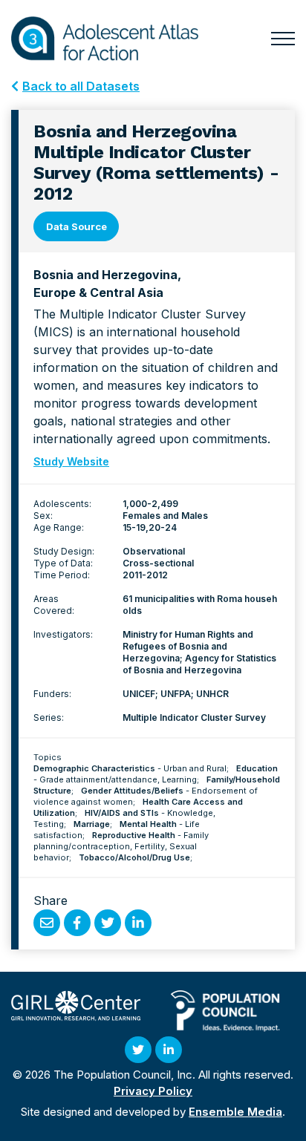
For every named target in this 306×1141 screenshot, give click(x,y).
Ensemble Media (235, 1112)
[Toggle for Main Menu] (283, 38)
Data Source (76, 226)
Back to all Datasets (81, 86)
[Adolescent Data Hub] (104, 38)
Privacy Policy (153, 1091)
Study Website (71, 461)
